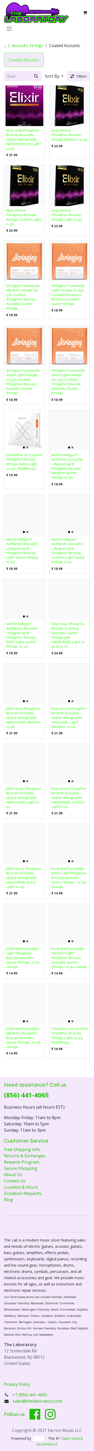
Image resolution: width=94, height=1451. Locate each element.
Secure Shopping (20, 1168)
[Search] (36, 76)
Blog (8, 1200)
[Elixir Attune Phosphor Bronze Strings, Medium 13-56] (69, 106)
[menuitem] (24, 60)
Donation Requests (23, 1193)
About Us (13, 1174)
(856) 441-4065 (26, 1095)
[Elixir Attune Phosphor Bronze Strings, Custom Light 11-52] (24, 186)
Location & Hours (21, 1187)
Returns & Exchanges (24, 1156)
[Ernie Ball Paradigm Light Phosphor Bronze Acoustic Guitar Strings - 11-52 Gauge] (24, 924)
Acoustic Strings (27, 45)
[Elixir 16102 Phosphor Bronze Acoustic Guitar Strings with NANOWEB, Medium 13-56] (24, 684)
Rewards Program (21, 1162)
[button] (54, 76)
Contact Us (14, 1181)
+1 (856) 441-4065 (30, 1395)
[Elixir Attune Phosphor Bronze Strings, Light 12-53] (69, 186)
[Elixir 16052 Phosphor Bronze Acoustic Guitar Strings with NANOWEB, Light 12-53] (24, 764)
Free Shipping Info (22, 1149)
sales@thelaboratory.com (37, 1401)
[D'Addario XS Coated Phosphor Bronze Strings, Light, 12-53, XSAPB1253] (69, 1004)
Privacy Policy (17, 1384)
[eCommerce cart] (85, 12)
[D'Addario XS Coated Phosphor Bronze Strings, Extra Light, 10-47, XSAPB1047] (24, 430)
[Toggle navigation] (9, 28)
